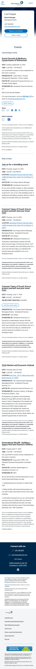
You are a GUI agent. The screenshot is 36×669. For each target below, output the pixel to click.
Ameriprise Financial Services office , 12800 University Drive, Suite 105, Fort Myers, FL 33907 (17, 177)
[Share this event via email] (3, 110)
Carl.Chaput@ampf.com (12, 26)
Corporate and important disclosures (14, 621)
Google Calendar (9, 119)
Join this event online (10, 305)
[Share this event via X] (19, 110)
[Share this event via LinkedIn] (16, 110)
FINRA (10, 663)
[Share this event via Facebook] (12, 110)
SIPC (16, 663)
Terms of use (8, 628)
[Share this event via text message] (8, 110)
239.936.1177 (27, 96)
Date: (4, 65)
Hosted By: (6, 81)
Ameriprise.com (9, 617)
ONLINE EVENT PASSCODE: (11, 300)
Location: (5, 175)
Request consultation (16, 31)
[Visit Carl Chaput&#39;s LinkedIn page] (18, 569)
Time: (4, 68)
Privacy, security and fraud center (13, 632)
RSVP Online (8, 103)
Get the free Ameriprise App (19, 648)
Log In (31, 3)
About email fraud (9, 635)
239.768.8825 (8, 24)
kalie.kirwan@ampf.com (17, 99)
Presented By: (7, 76)
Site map (7, 639)
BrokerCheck (8, 582)
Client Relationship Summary (12, 625)
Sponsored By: (7, 86)
